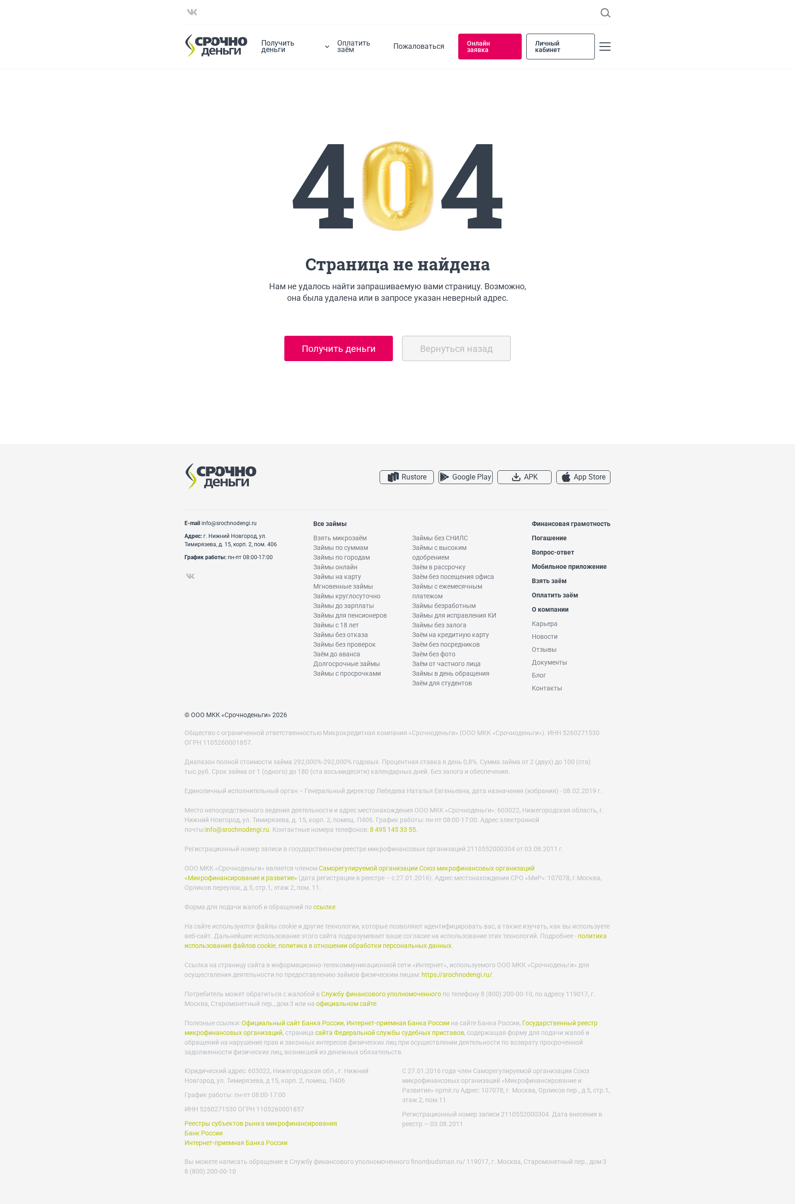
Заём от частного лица (446, 663)
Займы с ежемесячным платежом (447, 591)
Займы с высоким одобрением (439, 552)
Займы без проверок (344, 644)
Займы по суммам (340, 547)
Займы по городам (341, 557)
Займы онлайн (335, 567)
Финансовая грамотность (571, 523)
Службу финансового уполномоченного (381, 994)
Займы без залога (439, 625)
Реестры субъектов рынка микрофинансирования (260, 1123)
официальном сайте (346, 1003)
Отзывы (544, 649)
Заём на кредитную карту (450, 634)
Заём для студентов (442, 683)
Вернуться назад (456, 348)
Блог (539, 675)
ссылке (324, 907)
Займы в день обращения (451, 673)
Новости (545, 636)
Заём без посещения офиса (453, 576)
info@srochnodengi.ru (229, 523)
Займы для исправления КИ (454, 615)
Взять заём (549, 580)
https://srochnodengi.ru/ (456, 974)
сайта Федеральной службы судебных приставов (389, 1032)
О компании (550, 609)
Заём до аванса (336, 654)
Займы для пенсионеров (350, 615)
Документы (549, 662)
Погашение (549, 538)
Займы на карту (337, 576)
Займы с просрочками (347, 673)
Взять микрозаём (340, 538)
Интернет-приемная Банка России (397, 1023)
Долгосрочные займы (346, 663)
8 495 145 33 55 (393, 829)
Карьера (545, 623)
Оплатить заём (353, 46)
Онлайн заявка (478, 46)
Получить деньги (339, 348)
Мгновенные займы (343, 586)
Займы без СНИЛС (440, 538)
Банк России (203, 1133)
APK (531, 477)
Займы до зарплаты (343, 605)
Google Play (471, 477)
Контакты (547, 688)
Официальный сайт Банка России (293, 1023)
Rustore (414, 477)
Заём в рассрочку (439, 567)
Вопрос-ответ (553, 552)
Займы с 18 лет (336, 625)
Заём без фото (433, 654)
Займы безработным (444, 605)
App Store (589, 477)
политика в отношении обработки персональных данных (364, 945)
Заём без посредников (446, 644)
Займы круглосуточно (346, 596)
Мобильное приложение (569, 566)
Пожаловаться (418, 46)
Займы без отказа (340, 634)
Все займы (330, 523)
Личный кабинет (547, 46)
